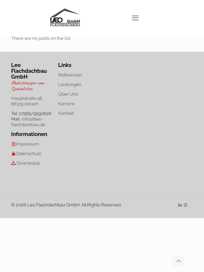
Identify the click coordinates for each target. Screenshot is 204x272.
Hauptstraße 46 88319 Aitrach (26, 101)
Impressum (27, 144)
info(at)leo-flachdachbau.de (28, 121)
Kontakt (66, 113)
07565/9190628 (35, 113)
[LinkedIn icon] (180, 205)
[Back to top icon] (178, 261)
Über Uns (68, 94)
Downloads (28, 163)
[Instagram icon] (186, 205)
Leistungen (69, 84)
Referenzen (70, 75)
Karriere (66, 103)
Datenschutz (28, 153)
